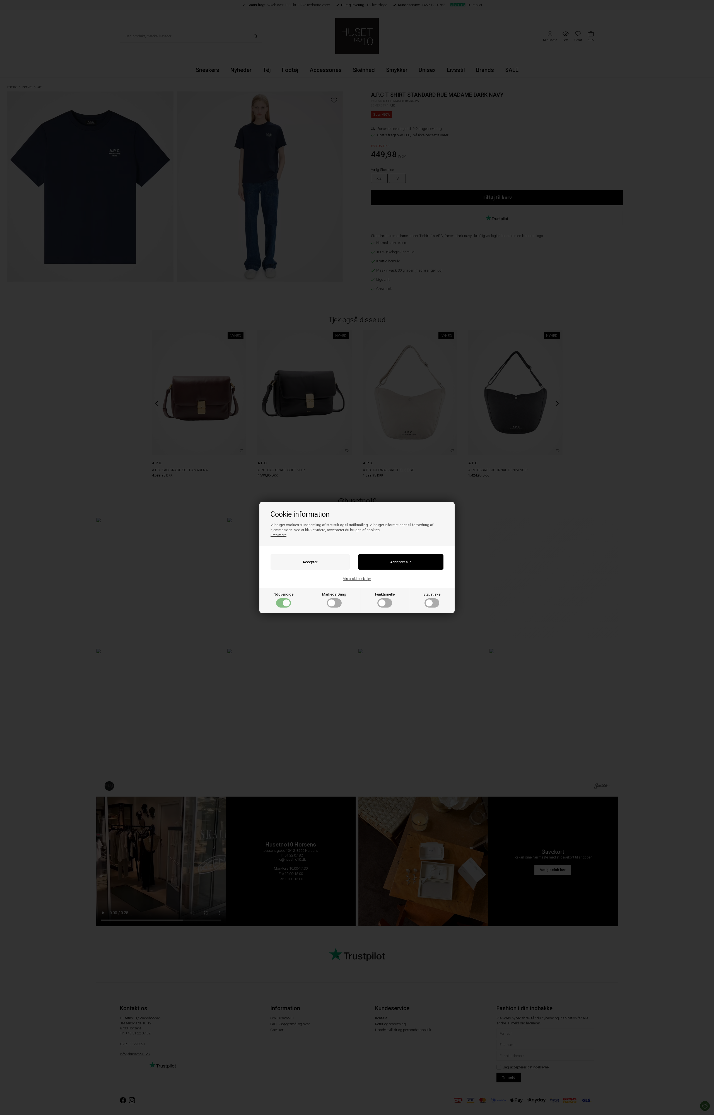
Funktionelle (385, 594)
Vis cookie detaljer (357, 579)
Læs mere (278, 535)
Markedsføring (334, 594)
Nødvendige (283, 594)
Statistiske (431, 594)
